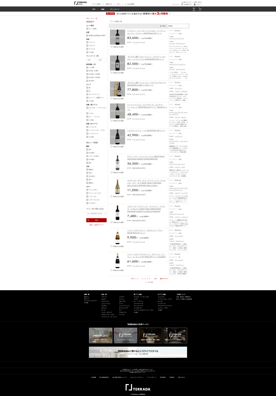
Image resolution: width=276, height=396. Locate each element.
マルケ (183, 167)
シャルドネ (161, 297)
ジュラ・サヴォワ (106, 312)
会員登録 (186, 4)
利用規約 (171, 377)
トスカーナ (184, 217)
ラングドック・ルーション (109, 317)
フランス (177, 117)
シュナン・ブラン (163, 308)
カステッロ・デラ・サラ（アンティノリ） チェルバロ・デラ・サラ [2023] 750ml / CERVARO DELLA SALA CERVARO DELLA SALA (146, 183)
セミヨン (160, 301)
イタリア (177, 91)
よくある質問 (129, 4)
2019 (180, 85)
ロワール (104, 308)
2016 (180, 33)
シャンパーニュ (106, 303)
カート (177, 4)
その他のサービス (186, 2)
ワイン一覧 (94, 18)
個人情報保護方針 (104, 377)
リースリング (162, 303)
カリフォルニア (180, 43)
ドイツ (121, 303)
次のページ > (164, 278)
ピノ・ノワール (138, 301)
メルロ (136, 299)
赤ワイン (86, 297)
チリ (120, 310)
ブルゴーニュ (180, 241)
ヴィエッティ (178, 88)
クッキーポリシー (151, 377)
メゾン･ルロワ (179, 236)
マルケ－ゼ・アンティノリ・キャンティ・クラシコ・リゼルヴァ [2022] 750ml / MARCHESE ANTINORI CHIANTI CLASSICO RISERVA (146, 208)
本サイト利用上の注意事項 (184, 299)
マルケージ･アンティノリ (176, 214)
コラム (118, 4)
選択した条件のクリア (96, 225)
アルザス (104, 305)
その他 (86, 302)
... (152, 278)
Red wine (177, 30)
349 (155, 278)
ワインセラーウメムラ (138, 42)
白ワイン (86, 299)
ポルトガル (122, 301)
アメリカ (172, 43)
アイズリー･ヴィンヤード (176, 38)
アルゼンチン (123, 312)
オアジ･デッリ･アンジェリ (177, 164)
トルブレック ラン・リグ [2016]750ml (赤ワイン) (146, 130)
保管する (109, 4)
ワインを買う (96, 4)
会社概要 (93, 377)
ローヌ (103, 310)
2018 (180, 59)
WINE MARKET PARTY (139, 168)
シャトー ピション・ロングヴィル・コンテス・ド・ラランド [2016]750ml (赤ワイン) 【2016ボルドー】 (147, 107)
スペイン (121, 299)
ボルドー (183, 117)
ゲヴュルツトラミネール (165, 305)
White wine (178, 180)
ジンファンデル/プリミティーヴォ (144, 310)
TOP (87, 18)
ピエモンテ (184, 91)
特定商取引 (163, 377)
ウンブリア (184, 193)
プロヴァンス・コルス (107, 314)
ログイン (199, 4)
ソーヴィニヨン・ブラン (165, 299)
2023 (180, 183)
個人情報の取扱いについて (120, 377)
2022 (180, 159)
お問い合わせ (198, 2)
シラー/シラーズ (138, 303)
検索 (96, 220)
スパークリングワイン (90, 300)
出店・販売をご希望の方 (183, 297)
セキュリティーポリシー (136, 377)
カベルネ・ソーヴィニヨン (141, 297)
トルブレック (178, 136)
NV (179, 257)
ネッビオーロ (138, 308)
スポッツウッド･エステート (177, 64)
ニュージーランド (124, 305)
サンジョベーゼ (138, 305)
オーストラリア (173, 141)
